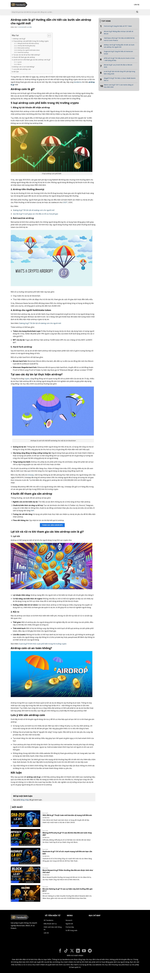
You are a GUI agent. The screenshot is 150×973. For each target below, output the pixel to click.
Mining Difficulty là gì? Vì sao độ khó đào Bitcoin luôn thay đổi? (67, 834)
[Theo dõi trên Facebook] (60, 951)
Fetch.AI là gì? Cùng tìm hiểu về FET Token (118, 26)
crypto (26, 378)
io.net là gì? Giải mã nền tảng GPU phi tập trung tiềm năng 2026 (119, 72)
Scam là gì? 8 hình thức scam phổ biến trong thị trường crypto (42, 644)
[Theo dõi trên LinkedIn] (78, 951)
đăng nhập (25, 800)
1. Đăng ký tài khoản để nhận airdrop (27, 43)
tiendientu (78, 82)
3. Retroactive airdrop (23, 48)
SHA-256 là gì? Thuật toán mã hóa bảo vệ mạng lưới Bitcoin (67, 815)
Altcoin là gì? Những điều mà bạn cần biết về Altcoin (118, 32)
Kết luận (16, 72)
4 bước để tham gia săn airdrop (24, 57)
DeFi (32, 510)
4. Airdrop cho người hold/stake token (28, 50)
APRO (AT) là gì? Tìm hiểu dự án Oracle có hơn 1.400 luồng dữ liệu (119, 59)
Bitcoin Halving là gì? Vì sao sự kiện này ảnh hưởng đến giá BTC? (67, 890)
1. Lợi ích (19, 62)
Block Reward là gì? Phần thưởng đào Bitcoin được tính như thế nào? (68, 871)
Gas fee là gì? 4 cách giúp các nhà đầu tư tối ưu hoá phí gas (35, 214)
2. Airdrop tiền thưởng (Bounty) (25, 46)
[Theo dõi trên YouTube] (84, 951)
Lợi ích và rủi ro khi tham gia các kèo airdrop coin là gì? (31, 60)
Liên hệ (136, 5)
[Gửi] (137, 12)
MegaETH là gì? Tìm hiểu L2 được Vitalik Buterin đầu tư (120, 79)
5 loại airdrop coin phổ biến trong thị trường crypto (31, 41)
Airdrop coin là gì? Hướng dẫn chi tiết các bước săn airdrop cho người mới (119, 46)
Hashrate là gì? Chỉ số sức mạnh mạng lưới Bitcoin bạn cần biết (67, 852)
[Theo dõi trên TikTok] (66, 951)
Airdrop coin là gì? (19, 39)
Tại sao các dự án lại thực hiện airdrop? (26, 55)
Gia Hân (29, 27)
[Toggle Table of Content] (48, 35)
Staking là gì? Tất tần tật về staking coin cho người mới (33, 210)
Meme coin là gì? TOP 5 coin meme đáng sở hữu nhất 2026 (118, 86)
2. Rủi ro (18, 64)
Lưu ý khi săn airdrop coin (22, 69)
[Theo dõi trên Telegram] (90, 951)
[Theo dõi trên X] (72, 951)
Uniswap (30, 475)
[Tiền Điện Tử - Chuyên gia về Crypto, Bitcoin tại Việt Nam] (19, 4)
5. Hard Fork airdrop (22, 52)
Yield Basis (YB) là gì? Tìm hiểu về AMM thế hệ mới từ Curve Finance (119, 39)
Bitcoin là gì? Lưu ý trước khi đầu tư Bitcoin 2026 (118, 66)
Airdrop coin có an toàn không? (24, 67)
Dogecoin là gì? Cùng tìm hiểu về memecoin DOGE (118, 52)
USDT (65, 202)
